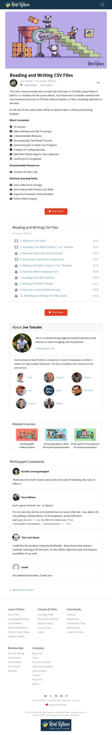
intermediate (30, 85)
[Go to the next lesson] (56, 40)
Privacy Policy (39, 700)
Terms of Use (53, 700)
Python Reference (18, 627)
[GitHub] (66, 696)
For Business (15, 662)
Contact (76, 700)
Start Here (13, 614)
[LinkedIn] (56, 696)
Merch (35, 683)
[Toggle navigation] (102, 4)
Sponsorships (39, 670)
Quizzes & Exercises (48, 619)
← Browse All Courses (22, 590)
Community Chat (76, 623)
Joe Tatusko (27, 81)
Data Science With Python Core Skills (33, 189)
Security (66, 700)
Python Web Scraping (25, 198)
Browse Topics (45, 623)
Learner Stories (75, 632)
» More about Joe (44, 348)
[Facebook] (61, 696)
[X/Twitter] (50, 696)
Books (40, 632)
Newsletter (73, 619)
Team (35, 657)
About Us (37, 653)
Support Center (16, 636)
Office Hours (73, 627)
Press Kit (37, 679)
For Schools (14, 666)
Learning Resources (18, 619)
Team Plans (14, 657)
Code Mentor (15, 623)
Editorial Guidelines (42, 666)
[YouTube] (45, 696)
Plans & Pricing (16, 653)
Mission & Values (41, 662)
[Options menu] (98, 83)
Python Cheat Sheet (19, 632)
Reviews (12, 670)
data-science (46, 85)
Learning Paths (45, 614)
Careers (36, 675)
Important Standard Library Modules (33, 194)
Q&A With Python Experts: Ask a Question (36, 154)
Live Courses (44, 627)
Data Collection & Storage (28, 185)
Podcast (71, 614)
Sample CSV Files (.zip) (26, 172)
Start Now (57, 211)
